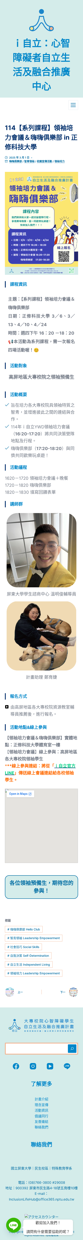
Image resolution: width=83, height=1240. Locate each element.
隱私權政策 (52, 1235)
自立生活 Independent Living (28, 964)
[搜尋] (72, 1048)
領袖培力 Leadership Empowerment (33, 973)
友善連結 (41, 1121)
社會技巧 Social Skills (23, 947)
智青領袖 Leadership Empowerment (33, 938)
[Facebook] (16, 1066)
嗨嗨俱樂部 (15, 161)
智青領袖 (29, 161)
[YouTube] (50, 1066)
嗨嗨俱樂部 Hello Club (23, 929)
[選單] (73, 105)
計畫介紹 (41, 1099)
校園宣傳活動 (44, 161)
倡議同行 (41, 1116)
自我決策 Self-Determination (28, 955)
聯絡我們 (41, 1127)
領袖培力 (59, 161)
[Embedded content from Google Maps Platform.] (41, 826)
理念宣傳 (41, 1105)
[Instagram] (33, 1066)
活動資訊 (41, 1110)
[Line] (67, 1066)
